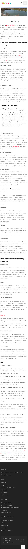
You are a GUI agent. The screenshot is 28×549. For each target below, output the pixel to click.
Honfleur (4, 528)
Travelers (4, 492)
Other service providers (8, 487)
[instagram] (16, 539)
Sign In (21, 3)
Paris (3, 523)
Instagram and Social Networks (10, 507)
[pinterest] (19, 539)
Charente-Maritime (11, 25)
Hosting (2, 315)
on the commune (14, 58)
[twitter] (21, 539)
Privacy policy (6, 542)
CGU (12, 542)
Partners (4, 490)
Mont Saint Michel (7, 530)
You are (4, 482)
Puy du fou (5, 525)
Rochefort (18, 55)
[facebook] (24, 539)
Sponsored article (7, 505)
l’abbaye (7, 60)
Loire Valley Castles (7, 520)
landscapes (16, 146)
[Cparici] (6, 3)
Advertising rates (6, 512)
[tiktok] (21, 541)
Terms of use (6, 540)
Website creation (6, 503)
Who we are (5, 495)
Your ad (4, 510)
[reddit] (24, 541)
